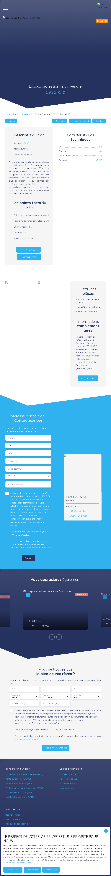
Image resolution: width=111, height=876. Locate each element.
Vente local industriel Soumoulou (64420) (24, 788)
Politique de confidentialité (17, 823)
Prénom (11, 438)
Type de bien (47, 695)
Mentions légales (13, 819)
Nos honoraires (12, 814)
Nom (10, 445)
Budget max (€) (19, 703)
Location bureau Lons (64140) (19, 792)
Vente (8, 114)
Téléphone (13, 461)
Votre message (15, 484)
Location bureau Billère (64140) (20, 796)
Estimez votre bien (68, 774)
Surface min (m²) (51, 703)
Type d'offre (16, 695)
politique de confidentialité (38, 547)
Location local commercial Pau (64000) (24, 774)
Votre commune (16, 469)
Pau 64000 (27, 114)
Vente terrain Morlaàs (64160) (19, 783)
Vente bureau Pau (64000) (18, 778)
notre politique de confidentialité (17, 862)
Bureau (16, 114)
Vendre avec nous (68, 778)
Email (10, 453)
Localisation (78, 695)
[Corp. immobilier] (103, 8)
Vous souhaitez (12, 475)
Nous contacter (67, 788)
